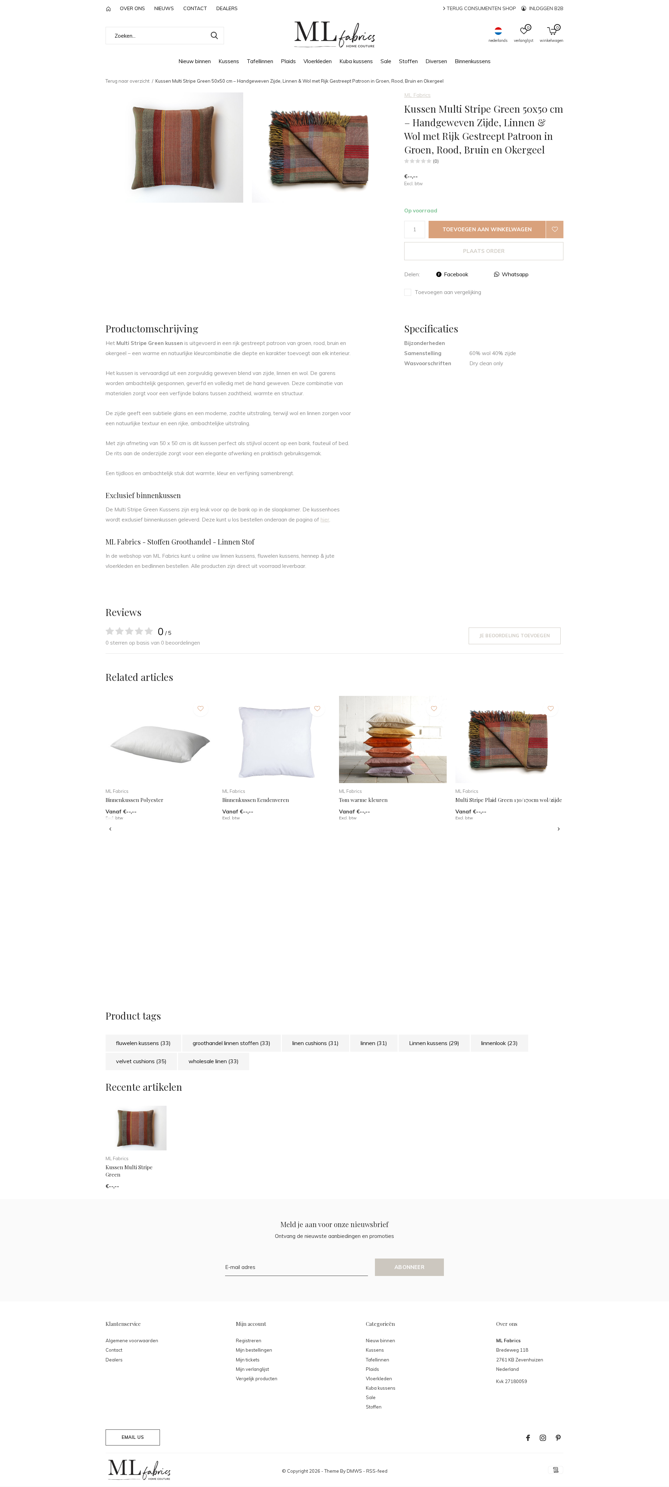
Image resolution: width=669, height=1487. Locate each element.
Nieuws (164, 8)
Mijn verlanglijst (252, 1369)
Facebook (456, 274)
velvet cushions (141, 1061)
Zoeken (214, 35)
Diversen (436, 61)
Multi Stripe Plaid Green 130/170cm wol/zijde (508, 799)
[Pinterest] (558, 1437)
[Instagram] (543, 1437)
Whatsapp (515, 274)
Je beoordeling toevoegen (514, 635)
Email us (133, 1437)
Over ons (132, 8)
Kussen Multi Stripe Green (129, 1171)
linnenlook (499, 1042)
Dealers (227, 8)
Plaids (288, 61)
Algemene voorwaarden (132, 1340)
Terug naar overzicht (127, 81)
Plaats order (484, 251)
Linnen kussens (434, 1042)
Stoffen (408, 61)
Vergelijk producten (256, 1378)
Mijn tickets (248, 1359)
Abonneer (409, 1267)
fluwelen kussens (143, 1042)
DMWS (354, 1471)
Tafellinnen (260, 61)
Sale (385, 61)
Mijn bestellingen (254, 1350)
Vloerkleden (317, 61)
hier (325, 519)
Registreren (248, 1340)
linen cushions (315, 1042)
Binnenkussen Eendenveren (255, 799)
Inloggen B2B (545, 8)
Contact (195, 8)
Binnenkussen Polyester (134, 799)
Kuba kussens (356, 61)
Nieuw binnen (194, 61)
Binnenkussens (473, 61)
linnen (374, 1042)
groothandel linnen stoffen (231, 1042)
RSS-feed (376, 1471)
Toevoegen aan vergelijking (448, 292)
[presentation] (110, 829)
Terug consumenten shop (480, 8)
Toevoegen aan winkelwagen (487, 229)
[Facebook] (528, 1437)
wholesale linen (214, 1061)
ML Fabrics (417, 95)
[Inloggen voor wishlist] (554, 229)
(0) (436, 161)
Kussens (228, 61)
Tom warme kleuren (363, 799)
